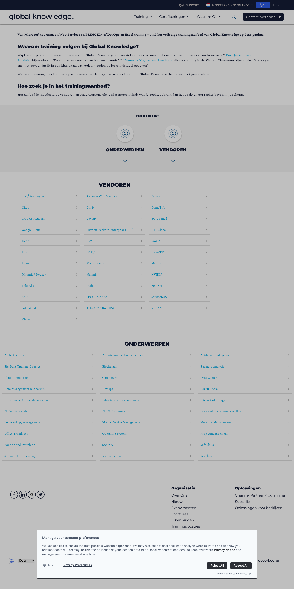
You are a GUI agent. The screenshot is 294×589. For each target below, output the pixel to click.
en (48, 565)
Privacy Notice (224, 550)
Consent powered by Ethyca (231, 573)
